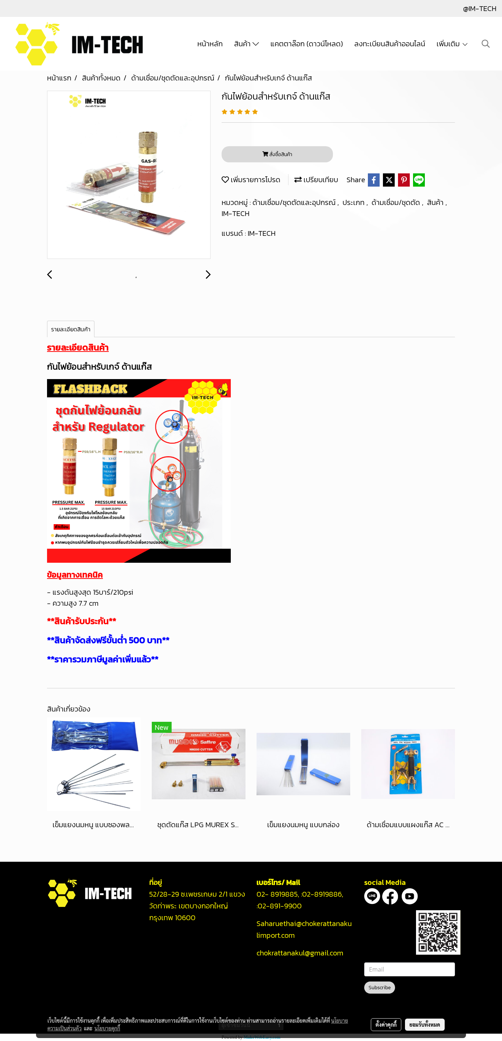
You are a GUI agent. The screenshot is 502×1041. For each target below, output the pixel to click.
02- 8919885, (278, 894)
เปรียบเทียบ (320, 179)
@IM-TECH (479, 8)
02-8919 (322, 894)
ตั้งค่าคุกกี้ (386, 1024)
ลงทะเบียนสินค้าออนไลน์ (389, 43)
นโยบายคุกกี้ (107, 1028)
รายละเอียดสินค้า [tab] (70, 329)
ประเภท (354, 202)
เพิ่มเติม (449, 43)
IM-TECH (236, 213)
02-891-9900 (281, 905)
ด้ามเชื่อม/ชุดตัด (397, 202)
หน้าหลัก (210, 43)
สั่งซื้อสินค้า (280, 154)
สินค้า (243, 43)
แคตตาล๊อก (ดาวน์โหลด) (306, 43)
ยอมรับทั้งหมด (424, 1024)
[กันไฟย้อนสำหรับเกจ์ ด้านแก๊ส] (128, 175)
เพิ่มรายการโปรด (254, 179)
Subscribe (380, 987)
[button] (486, 44)
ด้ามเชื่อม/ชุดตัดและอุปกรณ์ (294, 202)
